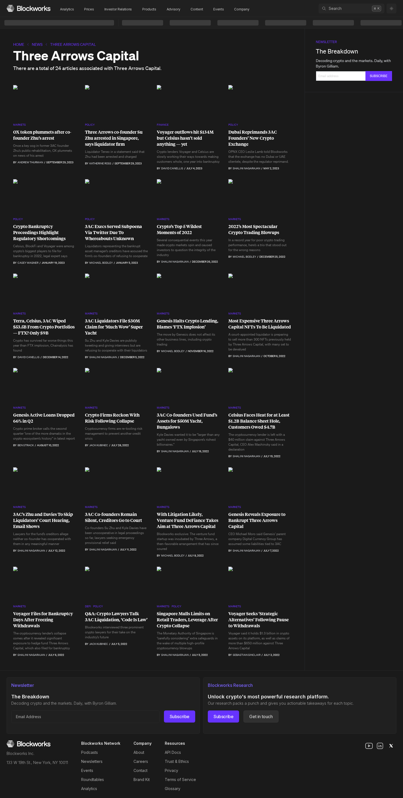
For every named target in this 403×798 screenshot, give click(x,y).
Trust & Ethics (177, 761)
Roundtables (92, 779)
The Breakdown (337, 51)
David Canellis (172, 168)
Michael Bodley (101, 263)
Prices (89, 9)
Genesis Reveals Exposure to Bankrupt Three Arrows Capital (256, 520)
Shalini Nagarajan (246, 168)
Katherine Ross (100, 163)
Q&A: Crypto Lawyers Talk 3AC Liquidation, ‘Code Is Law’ (116, 617)
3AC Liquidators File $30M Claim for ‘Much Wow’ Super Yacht (114, 327)
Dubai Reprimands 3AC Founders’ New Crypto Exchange (252, 138)
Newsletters (92, 761)
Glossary (172, 788)
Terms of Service (180, 779)
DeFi (88, 606)
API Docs (173, 752)
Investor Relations (118, 9)
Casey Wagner (28, 263)
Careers (141, 761)
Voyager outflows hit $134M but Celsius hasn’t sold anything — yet (185, 138)
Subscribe (179, 716)
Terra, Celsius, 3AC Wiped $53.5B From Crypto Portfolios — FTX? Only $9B (44, 327)
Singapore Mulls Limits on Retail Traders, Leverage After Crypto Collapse (187, 620)
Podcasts (89, 752)
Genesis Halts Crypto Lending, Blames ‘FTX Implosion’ (187, 324)
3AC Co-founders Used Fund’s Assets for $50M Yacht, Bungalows (187, 421)
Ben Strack (26, 445)
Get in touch (261, 716)
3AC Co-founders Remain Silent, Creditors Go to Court (113, 517)
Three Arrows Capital (73, 44)
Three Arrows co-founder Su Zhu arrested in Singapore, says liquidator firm (114, 138)
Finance (163, 125)
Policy (90, 125)
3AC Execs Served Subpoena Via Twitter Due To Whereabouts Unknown (113, 232)
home (18, 44)
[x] (390, 745)
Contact (140, 770)
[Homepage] (28, 8)
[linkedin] (379, 745)
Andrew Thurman (30, 162)
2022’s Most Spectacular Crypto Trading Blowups (253, 229)
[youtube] (369, 745)
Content (197, 9)
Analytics (67, 9)
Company (241, 9)
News (37, 44)
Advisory (173, 9)
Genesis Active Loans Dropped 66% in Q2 (44, 418)
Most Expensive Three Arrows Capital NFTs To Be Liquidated (259, 324)
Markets (19, 125)
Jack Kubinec (98, 445)
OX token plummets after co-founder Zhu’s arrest (42, 135)
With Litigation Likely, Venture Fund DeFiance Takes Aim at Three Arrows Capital (187, 520)
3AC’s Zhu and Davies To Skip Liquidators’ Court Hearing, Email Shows (43, 520)
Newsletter (326, 42)
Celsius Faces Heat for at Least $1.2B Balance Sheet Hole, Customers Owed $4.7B (259, 421)
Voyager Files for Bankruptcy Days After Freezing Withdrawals (43, 620)
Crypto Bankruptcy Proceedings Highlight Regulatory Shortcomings (39, 232)
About (139, 752)
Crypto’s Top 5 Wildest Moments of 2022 (179, 229)
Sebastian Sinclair (246, 655)
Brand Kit (142, 779)
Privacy (171, 770)
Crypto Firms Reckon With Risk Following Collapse (112, 418)
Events (218, 9)
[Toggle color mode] (391, 8)
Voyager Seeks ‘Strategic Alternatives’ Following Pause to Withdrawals (258, 620)
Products (149, 9)
